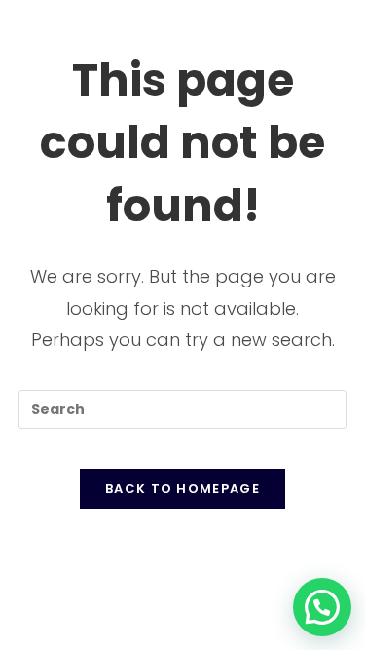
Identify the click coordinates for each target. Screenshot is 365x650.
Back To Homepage (182, 488)
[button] (322, 607)
